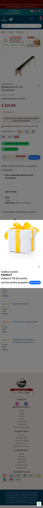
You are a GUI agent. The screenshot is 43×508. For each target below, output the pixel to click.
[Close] (38, 266)
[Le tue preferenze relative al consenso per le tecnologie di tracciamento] (39, 504)
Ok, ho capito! (35, 282)
